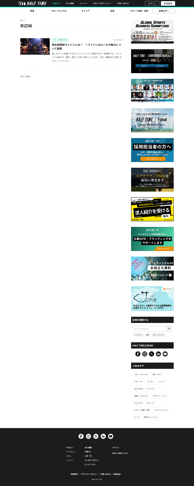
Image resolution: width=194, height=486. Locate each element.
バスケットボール (161, 410)
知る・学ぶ (157, 374)
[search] (169, 329)
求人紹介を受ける (91, 460)
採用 (112, 10)
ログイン (152, 3)
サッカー (150, 381)
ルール (136, 417)
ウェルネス (138, 403)
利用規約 (74, 474)
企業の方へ (164, 10)
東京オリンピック (151, 417)
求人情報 (70, 3)
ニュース (69, 460)
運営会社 (117, 474)
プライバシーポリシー (89, 474)
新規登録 (168, 3)
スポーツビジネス (59, 10)
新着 (32, 10)
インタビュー (138, 335)
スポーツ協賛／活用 (139, 10)
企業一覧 (88, 456)
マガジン (56, 3)
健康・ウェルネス (141, 396)
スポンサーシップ (159, 396)
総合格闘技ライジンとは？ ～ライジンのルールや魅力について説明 (86, 46)
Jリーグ (162, 381)
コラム (68, 456)
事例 (147, 335)
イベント (83, 3)
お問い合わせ (123, 3)
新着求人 (88, 451)
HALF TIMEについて (102, 3)
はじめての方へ (91, 464)
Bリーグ (150, 403)
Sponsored (138, 388)
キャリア (86, 10)
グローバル (138, 381)
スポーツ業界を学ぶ (60, 40)
